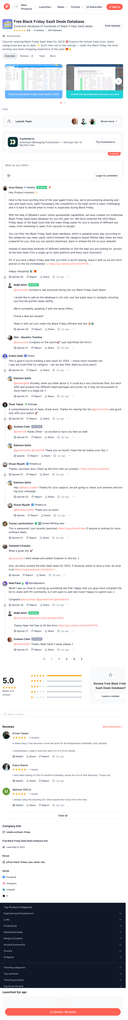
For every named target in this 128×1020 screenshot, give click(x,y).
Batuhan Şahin (22, 378)
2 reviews (34, 737)
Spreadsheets (13, 36)
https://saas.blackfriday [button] (72, 528)
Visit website (112, 25)
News (61, 6)
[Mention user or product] (8, 175)
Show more (107, 121)
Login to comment (107, 175)
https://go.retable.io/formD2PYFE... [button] (70, 263)
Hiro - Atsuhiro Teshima (28, 337)
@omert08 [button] (20, 431)
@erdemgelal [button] (21, 383)
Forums (75, 6)
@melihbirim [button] (61, 599)
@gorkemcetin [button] (100, 409)
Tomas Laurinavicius (21, 523)
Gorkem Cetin (22, 426)
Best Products (26, 6)
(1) (22, 347)
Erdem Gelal (16, 355)
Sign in (116, 6)
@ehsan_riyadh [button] (28, 487)
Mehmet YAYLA (21, 789)
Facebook (11, 877)
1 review (34, 769)
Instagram (11, 883)
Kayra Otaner (20, 765)
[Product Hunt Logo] (7, 6)
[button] (52, 55)
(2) (22, 496)
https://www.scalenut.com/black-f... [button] (35, 569)
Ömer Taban (16, 404)
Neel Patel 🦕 (16, 583)
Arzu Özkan (16, 187)
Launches (45, 6)
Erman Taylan (20, 733)
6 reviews (39, 30)
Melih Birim (20, 284)
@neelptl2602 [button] (55, 618)
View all (62, 815)
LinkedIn (10, 889)
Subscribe (96, 6)
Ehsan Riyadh (17, 463)
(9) (17, 276)
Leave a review (110, 696)
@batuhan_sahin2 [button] (24, 509)
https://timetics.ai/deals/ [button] (95, 468)
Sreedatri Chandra (19, 545)
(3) (22, 329)
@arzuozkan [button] (21, 289)
